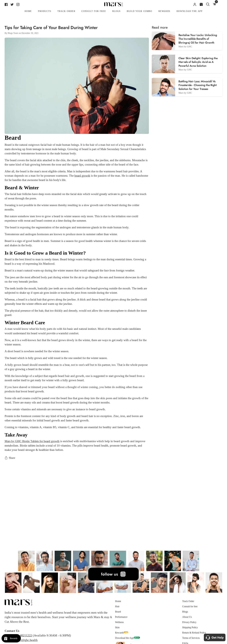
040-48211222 (23, 635)
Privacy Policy (189, 622)
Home (118, 601)
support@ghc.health (25, 640)
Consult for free (190, 606)
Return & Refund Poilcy (194, 632)
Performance (121, 617)
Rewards (119, 632)
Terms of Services (191, 638)
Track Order (188, 601)
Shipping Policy (190, 627)
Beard (118, 611)
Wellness (119, 622)
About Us (187, 617)
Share (12, 457)
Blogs (185, 611)
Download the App (124, 638)
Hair (117, 606)
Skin (117, 627)
